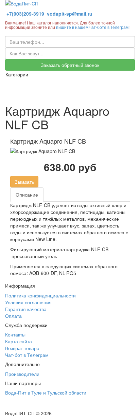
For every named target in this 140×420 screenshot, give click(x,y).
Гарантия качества (26, 309)
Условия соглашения (28, 302)
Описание (27, 194)
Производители (22, 373)
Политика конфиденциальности (40, 295)
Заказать (24, 181)
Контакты (15, 334)
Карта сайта (18, 341)
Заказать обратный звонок (70, 64)
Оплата (13, 315)
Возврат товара (22, 348)
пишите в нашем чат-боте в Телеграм (92, 27)
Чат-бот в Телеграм (27, 354)
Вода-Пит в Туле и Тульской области (45, 392)
